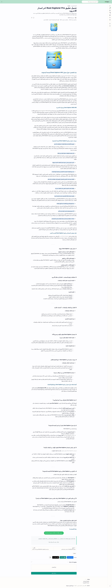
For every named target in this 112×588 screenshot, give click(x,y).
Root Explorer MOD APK (44, 110)
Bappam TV (20, 585)
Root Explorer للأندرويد (64, 236)
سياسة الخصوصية (86, 582)
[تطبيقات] (110, 20)
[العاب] (110, 17)
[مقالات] (110, 15)
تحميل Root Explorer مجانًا (68, 435)
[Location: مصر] (46, 19)
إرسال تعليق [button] (54, 573)
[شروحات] (110, 13)
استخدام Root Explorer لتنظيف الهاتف (69, 450)
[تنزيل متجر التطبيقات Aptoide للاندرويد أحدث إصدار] (42, 549)
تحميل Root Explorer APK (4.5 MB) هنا (53, 533)
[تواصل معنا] (110, 26)
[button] (110, 2)
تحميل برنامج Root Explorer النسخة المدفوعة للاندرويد (54, 38)
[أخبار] (110, 10)
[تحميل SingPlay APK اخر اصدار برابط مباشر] (65, 549)
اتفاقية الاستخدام (86, 581)
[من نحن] (110, 23)
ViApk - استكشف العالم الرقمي (79, 585)
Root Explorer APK (69, 75)
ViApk (107, 1)
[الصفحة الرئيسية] (110, 6)
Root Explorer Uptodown (69, 146)
